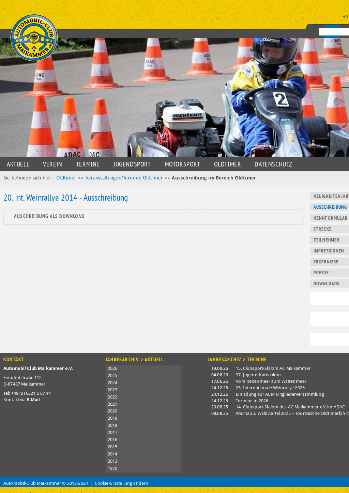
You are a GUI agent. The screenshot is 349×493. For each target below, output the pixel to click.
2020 (113, 411)
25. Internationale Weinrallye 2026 (270, 387)
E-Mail (33, 399)
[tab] (153, 216)
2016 (113, 439)
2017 (113, 432)
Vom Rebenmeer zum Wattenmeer (271, 381)
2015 (113, 446)
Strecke (323, 229)
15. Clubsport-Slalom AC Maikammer (273, 368)
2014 (113, 453)
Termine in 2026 (252, 400)
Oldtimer (227, 164)
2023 (113, 389)
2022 (113, 397)
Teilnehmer (326, 240)
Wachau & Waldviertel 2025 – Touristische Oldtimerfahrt (292, 413)
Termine (88, 164)
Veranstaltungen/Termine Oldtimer (124, 177)
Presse (321, 273)
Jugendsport (132, 164)
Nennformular (331, 218)
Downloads (326, 283)
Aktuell (18, 164)
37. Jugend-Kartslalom (258, 374)
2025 (113, 375)
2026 (113, 368)
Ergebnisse (326, 262)
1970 (113, 468)
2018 (113, 425)
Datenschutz (273, 164)
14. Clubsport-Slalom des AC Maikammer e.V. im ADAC (290, 406)
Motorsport (182, 164)
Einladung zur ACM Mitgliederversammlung (280, 394)
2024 (113, 382)
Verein (52, 164)
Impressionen (329, 251)
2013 (113, 461)
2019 (113, 418)
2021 (113, 404)
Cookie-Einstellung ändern (122, 483)
